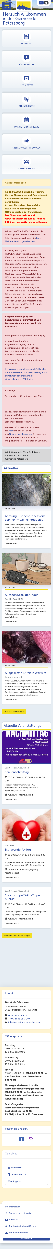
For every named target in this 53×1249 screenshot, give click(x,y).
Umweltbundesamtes (20, 434)
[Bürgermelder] (26, 59)
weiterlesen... (12, 543)
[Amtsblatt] (26, 38)
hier (38, 238)
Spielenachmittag (17, 772)
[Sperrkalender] (26, 163)
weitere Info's (12, 799)
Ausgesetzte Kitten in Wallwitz (25, 673)
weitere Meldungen (14, 711)
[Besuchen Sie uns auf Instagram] (31, 1139)
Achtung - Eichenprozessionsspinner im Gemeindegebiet (26, 518)
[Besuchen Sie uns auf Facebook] (21, 1139)
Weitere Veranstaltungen (17, 935)
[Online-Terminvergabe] (26, 121)
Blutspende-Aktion (18, 849)
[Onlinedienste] (26, 100)
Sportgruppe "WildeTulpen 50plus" (23, 897)
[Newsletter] (26, 80)
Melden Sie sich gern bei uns (20, 241)
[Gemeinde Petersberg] (24, 5)
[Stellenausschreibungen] (26, 142)
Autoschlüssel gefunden (21, 595)
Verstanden (26, 1238)
